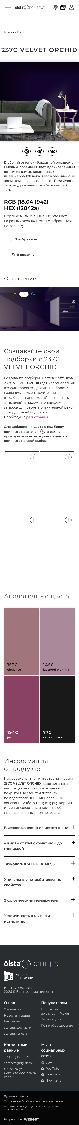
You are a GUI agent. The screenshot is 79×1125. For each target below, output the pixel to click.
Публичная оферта (16, 1096)
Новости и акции (17, 1015)
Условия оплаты (16, 1033)
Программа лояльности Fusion (55, 1011)
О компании (13, 1009)
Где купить (12, 1021)
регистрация (37, 417)
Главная (9, 32)
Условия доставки (17, 1027)
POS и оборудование (57, 1025)
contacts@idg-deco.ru (19, 1063)
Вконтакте (54, 1080)
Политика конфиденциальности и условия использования (31, 1108)
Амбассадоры (51, 1019)
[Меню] (8, 7)
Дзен (50, 1062)
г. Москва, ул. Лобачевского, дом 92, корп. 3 (20, 1073)
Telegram (53, 1074)
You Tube (52, 1068)
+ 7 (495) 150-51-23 (16, 1057)
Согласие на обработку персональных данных (33, 1101)
